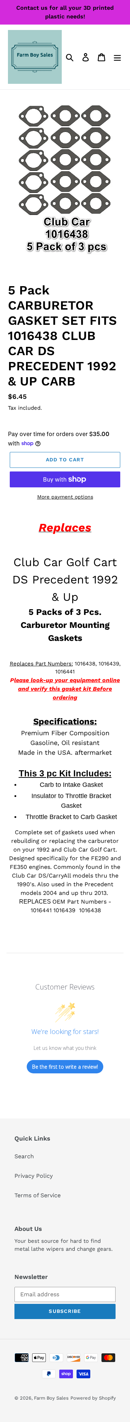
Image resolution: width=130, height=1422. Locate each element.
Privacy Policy (33, 1175)
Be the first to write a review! (65, 1066)
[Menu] (117, 57)
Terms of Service (37, 1195)
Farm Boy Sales (51, 1398)
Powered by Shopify (93, 1398)
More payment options (65, 497)
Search (24, 1156)
